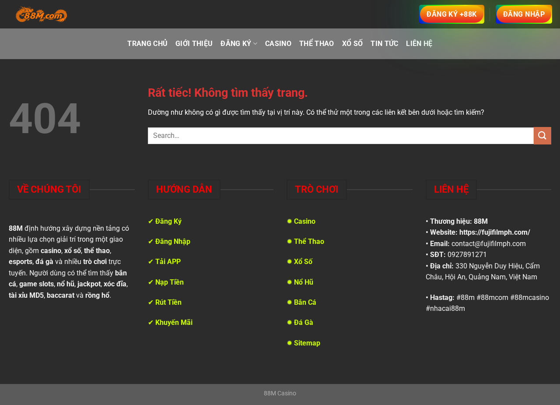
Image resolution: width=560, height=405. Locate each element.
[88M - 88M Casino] (41, 14)
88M (481, 221)
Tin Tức (384, 43)
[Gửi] (542, 135)
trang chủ (147, 43)
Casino (278, 43)
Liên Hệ (419, 43)
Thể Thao (316, 43)
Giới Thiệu (194, 43)
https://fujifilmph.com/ (494, 232)
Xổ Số (352, 43)
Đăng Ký (235, 43)
